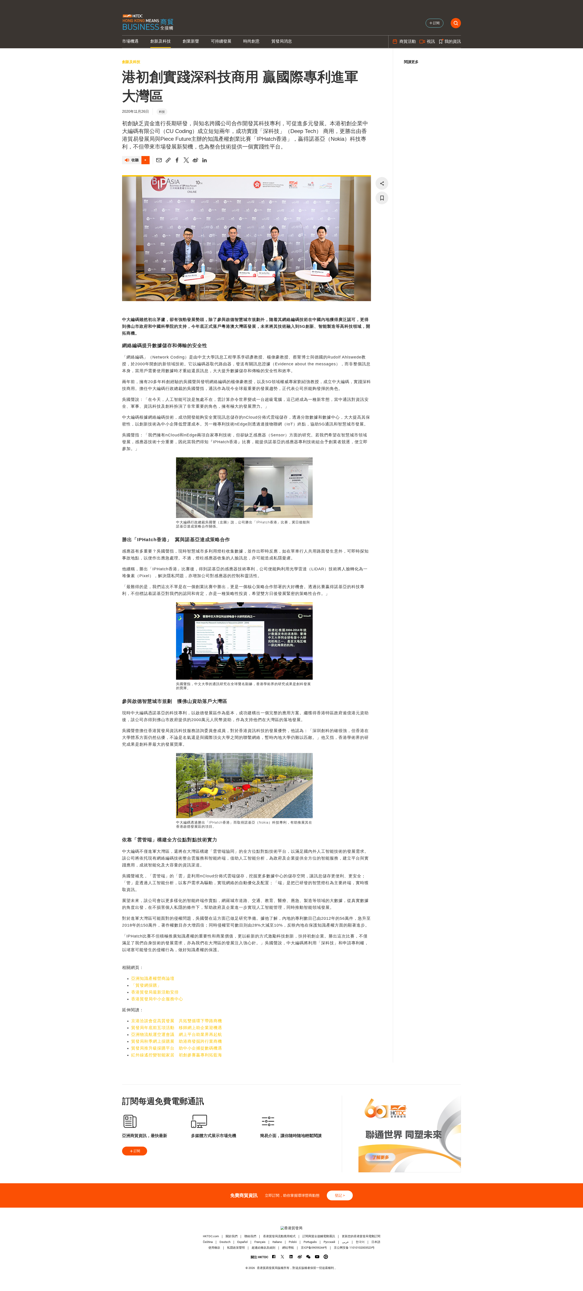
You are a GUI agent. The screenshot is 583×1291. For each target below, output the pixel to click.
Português (310, 1242)
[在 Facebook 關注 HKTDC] (274, 1257)
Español (242, 1242)
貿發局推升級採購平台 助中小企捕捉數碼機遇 (176, 1048)
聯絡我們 (250, 1236)
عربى (345, 1242)
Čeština (208, 1242)
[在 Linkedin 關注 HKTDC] (291, 1257)
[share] (382, 183)
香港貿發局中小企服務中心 (157, 999)
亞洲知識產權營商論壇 (152, 978)
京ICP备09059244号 (314, 1247)
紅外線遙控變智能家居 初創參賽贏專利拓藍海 (176, 1055)
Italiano (277, 1242)
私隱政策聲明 (236, 1247)
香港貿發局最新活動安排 (155, 992)
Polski (293, 1242)
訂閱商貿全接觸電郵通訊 (318, 1236)
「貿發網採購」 (146, 985)
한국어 (360, 1242)
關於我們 (232, 1236)
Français (260, 1242)
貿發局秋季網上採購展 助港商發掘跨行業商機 (176, 1041)
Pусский (329, 1242)
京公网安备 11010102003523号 (354, 1247)
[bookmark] (382, 198)
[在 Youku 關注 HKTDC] (326, 1257)
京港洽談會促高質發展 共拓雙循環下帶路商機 (176, 1021)
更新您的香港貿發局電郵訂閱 (361, 1236)
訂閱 (137, 1151)
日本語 (375, 1242)
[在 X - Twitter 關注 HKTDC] (282, 1257)
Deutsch (225, 1242)
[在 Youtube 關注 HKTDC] (317, 1257)
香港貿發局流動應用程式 (279, 1236)
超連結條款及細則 (263, 1247)
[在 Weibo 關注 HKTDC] (300, 1257)
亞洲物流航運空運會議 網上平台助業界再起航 (176, 1034)
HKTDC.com (211, 1236)
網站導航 (288, 1247)
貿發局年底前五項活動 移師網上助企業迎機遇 (176, 1027)
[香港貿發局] (291, 1228)
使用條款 (214, 1247)
